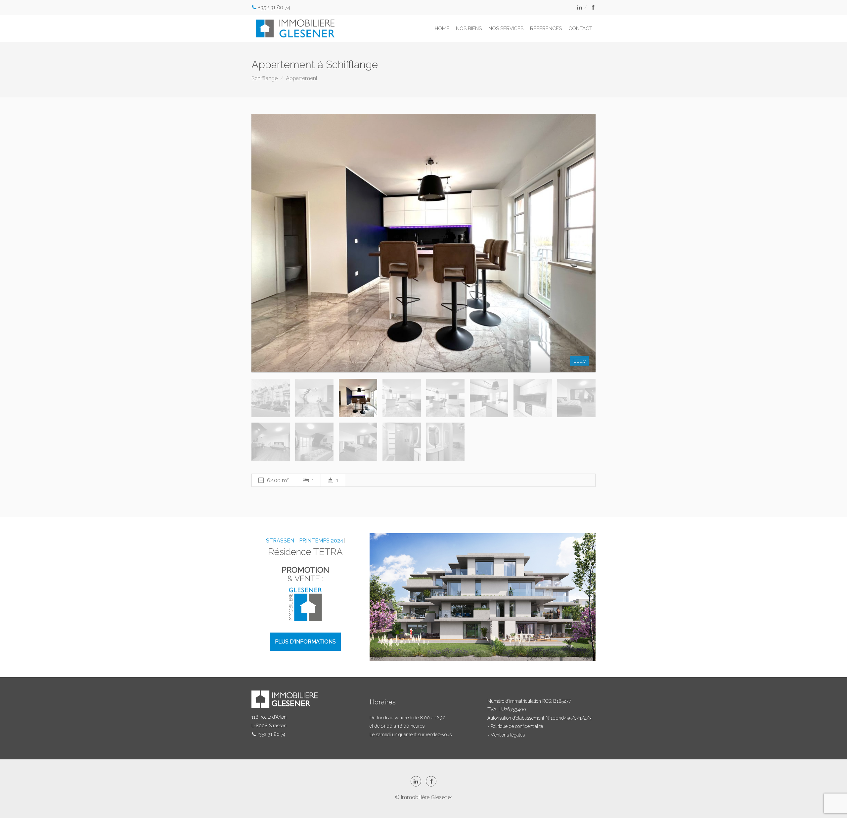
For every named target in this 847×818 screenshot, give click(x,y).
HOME (442, 28)
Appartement (302, 78)
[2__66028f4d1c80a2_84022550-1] (423, 243)
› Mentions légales (506, 735)
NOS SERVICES (505, 28)
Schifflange (264, 78)
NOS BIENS (469, 28)
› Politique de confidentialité (515, 726)
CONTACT (580, 28)
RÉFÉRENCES (546, 28)
